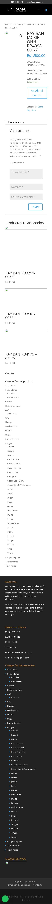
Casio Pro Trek (14, 468)
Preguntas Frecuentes (24, 881)
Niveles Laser (11, 426)
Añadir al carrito (37, 93)
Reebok (10, 536)
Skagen (10, 540)
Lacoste (11, 519)
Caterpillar (11, 476)
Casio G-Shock (13, 463)
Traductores (10, 566)
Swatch (10, 544)
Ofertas (8, 430)
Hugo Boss (12, 510)
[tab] (26, 122)
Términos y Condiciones (18, 885)
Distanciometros (12, 406)
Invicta (10, 514)
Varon (10, 553)
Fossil (9, 502)
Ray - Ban (21, 24)
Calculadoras (11, 390)
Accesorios (10, 385)
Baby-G (10, 451)
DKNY (10, 497)
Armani (10, 446)
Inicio (7, 24)
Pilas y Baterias (12, 439)
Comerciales (12, 397)
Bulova (10, 455)
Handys (8, 422)
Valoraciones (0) (16, 122)
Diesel (10, 493)
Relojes (8, 443)
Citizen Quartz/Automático (19, 485)
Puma (10, 532)
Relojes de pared (12, 557)
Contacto (37, 885)
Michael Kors (13, 523)
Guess (10, 506)
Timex (10, 549)
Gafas (13, 24)
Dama (10, 489)
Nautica (10, 527)
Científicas (12, 393)
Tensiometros (11, 561)
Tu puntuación (17, 162)
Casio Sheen (12, 472)
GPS (7, 418)
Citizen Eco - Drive (15, 480)
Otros (7, 435)
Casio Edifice (13, 459)
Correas (8, 401)
